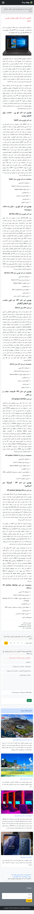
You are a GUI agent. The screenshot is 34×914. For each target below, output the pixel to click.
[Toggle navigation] (3, 2)
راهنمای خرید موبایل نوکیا (26, 857)
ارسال (29, 700)
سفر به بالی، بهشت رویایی (26, 779)
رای (6, 643)
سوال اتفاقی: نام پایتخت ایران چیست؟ (21, 692)
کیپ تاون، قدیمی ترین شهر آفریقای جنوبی (22, 740)
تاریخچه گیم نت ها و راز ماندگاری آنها (23, 816)
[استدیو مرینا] (27, 2)
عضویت (29, 901)
